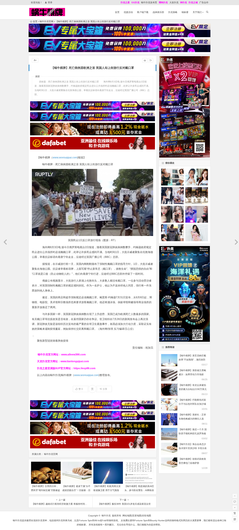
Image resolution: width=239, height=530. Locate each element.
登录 (50, 2)
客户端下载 (142, 12)
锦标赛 (185, 12)
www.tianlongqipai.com (74, 361)
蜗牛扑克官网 (46, 21)
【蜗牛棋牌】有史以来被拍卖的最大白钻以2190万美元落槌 (193, 389)
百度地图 (136, 515)
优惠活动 (128, 12)
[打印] (144, 60)
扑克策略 (172, 12)
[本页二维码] (234, 519)
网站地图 (127, 515)
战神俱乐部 (158, 12)
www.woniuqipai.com (65, 157)
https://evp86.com (84, 368)
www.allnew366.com (73, 354)
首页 (117, 12)
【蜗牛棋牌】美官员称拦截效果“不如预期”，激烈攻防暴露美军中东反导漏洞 (192, 359)
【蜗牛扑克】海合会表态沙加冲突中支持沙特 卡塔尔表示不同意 (193, 448)
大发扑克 (174, 2)
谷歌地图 (146, 515)
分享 (105, 389)
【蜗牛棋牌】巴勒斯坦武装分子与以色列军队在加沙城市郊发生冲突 (192, 404)
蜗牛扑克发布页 (149, 2)
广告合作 (203, 2)
